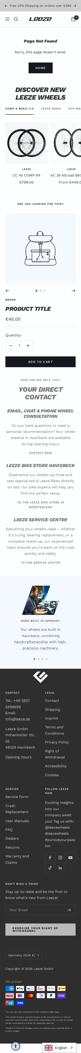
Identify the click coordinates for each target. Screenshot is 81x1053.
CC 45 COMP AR (26, 185)
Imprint (51, 728)
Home (40, 77)
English (61, 1048)
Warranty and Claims (17, 868)
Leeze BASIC (51, 118)
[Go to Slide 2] (40, 300)
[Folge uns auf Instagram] (60, 867)
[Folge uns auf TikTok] (50, 877)
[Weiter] (74, 300)
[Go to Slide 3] (44, 300)
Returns (12, 857)
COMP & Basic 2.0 (19, 118)
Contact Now (40, 462)
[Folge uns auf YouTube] (70, 867)
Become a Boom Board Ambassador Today (41, 14)
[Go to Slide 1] (36, 300)
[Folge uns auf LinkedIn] (60, 877)
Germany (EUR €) (21, 964)
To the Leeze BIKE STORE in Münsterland (40, 514)
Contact (52, 710)
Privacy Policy (57, 751)
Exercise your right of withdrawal (35, 939)
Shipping (52, 719)
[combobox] (59, 1048)
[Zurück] (7, 300)
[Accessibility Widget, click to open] (15, 1046)
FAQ (9, 839)
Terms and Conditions (54, 739)
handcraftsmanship (31, 651)
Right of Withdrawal (55, 763)
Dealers (12, 848)
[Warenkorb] (73, 29)
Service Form (16, 806)
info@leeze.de (17, 728)
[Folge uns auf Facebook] (50, 867)
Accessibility (56, 775)
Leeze (26, 178)
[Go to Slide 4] (46, 668)
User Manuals (17, 830)
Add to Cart (40, 371)
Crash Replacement (17, 818)
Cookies (52, 784)
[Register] (69, 919)
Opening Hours (18, 766)
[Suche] (16, 29)
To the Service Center (40, 572)
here (57, 1021)
